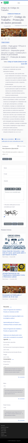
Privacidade (3, 428)
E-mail (5, 174)
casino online (4, 435)
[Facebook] (2, 39)
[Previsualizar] (19, 189)
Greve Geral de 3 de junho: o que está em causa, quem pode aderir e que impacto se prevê (14, 252)
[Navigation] (1, 2)
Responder (5, 159)
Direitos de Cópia (4, 427)
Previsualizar (8, 223)
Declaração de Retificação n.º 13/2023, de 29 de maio (12, 296)
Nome (5, 168)
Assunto (6, 181)
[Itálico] (8, 189)
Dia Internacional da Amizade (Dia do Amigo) (12, 353)
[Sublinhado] (11, 189)
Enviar (14, 223)
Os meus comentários (8, 139)
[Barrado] (13, 189)
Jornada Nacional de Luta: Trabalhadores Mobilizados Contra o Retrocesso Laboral (13, 275)
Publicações (3, 432)
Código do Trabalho (14, 13)
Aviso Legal (3, 430)
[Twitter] (5, 39)
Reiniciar (20, 223)
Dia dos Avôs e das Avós (9, 342)
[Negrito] (6, 189)
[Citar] (16, 189)
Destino (2, 434)
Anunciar (3, 425)
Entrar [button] (19, 2)
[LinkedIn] (9, 39)
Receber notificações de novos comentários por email (12, 205)
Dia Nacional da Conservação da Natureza (13, 347)
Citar (10, 159)
